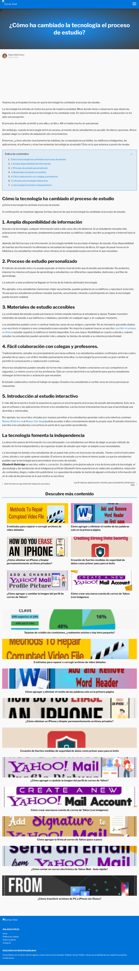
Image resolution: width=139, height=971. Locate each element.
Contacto (7, 943)
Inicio (5, 933)
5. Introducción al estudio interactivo (29, 181)
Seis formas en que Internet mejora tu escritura (27, 484)
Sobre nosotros (9, 940)
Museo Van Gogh (35, 421)
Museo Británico (11, 421)
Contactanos (8, 958)
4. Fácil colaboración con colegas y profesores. (34, 176)
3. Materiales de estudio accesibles (28, 172)
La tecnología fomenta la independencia (31, 185)
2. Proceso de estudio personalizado (29, 168)
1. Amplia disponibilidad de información (31, 163)
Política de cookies (11, 936)
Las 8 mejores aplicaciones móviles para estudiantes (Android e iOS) (104, 483)
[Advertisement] (69, 79)
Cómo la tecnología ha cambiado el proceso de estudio (38, 159)
